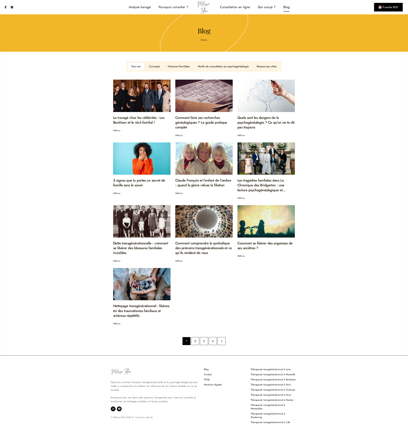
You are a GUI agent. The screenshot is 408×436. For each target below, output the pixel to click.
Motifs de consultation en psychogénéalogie (223, 66)
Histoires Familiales (179, 66)
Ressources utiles (267, 66)
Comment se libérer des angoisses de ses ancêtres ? (265, 245)
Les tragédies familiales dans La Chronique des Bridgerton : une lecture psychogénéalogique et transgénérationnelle (260, 185)
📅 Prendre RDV (388, 7)
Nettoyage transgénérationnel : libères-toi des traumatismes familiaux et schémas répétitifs (141, 310)
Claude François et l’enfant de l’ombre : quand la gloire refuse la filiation (203, 183)
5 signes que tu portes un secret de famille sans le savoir (139, 183)
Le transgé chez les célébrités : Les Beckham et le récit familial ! (138, 120)
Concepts (154, 66)
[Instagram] (12, 7)
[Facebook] (5, 7)
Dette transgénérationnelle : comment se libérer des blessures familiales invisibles (140, 248)
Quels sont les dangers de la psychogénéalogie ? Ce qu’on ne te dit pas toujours (266, 122)
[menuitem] (140, 7)
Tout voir (136, 66)
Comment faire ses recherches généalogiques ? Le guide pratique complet (201, 122)
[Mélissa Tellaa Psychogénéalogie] (204, 7)
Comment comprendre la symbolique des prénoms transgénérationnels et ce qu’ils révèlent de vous (203, 248)
